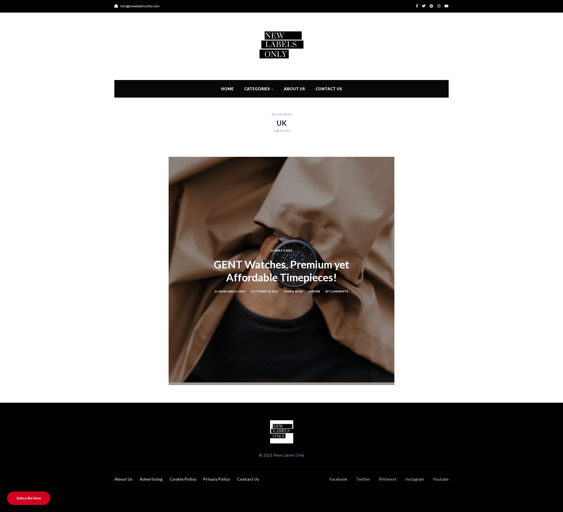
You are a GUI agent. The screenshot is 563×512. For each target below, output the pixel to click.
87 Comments (336, 291)
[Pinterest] (429, 6)
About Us (294, 88)
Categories (257, 88)
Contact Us (329, 88)
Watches (283, 250)
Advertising (151, 479)
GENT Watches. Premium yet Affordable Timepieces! (281, 271)
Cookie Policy (182, 479)
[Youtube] (444, 6)
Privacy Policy (216, 479)
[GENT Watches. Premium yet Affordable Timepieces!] (281, 380)
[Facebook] (417, 6)
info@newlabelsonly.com (140, 6)
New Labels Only (232, 291)
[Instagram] (436, 6)
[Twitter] (421, 6)
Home (227, 88)
